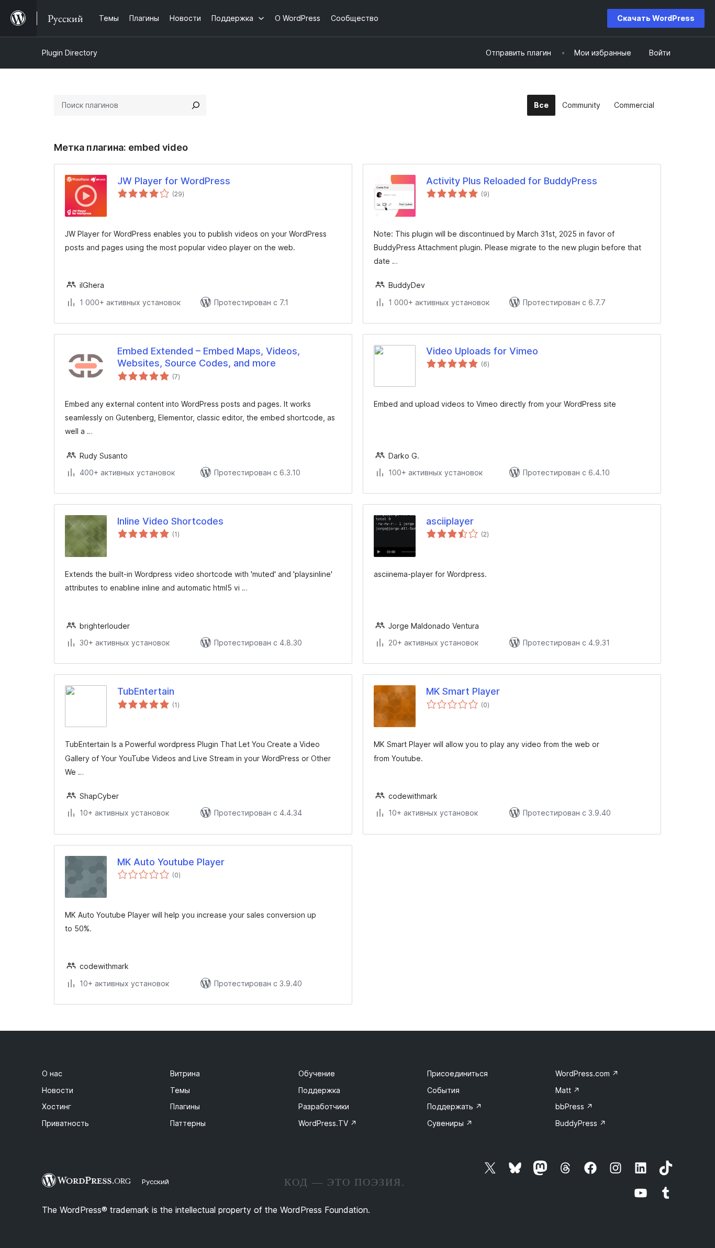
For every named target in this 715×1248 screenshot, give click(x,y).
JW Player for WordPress (173, 180)
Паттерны (188, 1123)
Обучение (316, 1073)
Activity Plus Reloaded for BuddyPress (511, 180)
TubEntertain (145, 691)
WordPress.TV (327, 1123)
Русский (155, 1181)
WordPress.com (587, 1073)
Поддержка (319, 1090)
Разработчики (323, 1106)
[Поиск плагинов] (195, 105)
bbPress (574, 1106)
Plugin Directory (69, 52)
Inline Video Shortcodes (170, 521)
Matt (567, 1090)
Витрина (185, 1073)
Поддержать (454, 1106)
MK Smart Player (463, 691)
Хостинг (56, 1106)
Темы (180, 1090)
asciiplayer (450, 521)
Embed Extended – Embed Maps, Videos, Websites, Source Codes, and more (208, 357)
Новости (57, 1090)
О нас (52, 1073)
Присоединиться (457, 1073)
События (443, 1090)
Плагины (185, 1106)
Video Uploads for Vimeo (482, 351)
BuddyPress (580, 1123)
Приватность (65, 1123)
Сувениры (450, 1123)
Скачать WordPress (656, 18)
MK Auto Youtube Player (171, 861)
